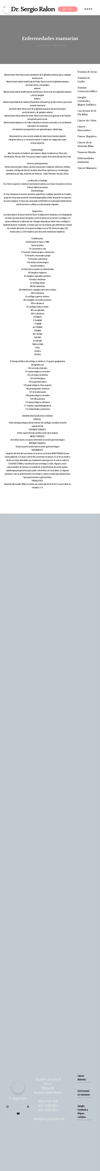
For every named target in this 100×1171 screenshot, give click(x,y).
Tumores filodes (86, 152)
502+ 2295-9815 (48, 1110)
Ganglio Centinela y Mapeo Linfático (86, 101)
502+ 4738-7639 (48, 1101)
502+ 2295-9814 (48, 1106)
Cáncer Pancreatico (84, 128)
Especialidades (59, 45)
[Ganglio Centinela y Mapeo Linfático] (69, 1114)
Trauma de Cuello (83, 80)
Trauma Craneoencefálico (87, 89)
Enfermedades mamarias (85, 160)
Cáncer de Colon (86, 120)
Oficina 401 (48, 1088)
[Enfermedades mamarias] (69, 1095)
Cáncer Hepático (87, 136)
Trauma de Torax (87, 72)
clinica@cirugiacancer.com (49, 1119)
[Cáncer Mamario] (69, 1080)
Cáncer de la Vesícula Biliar (85, 144)
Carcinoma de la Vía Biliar (86, 113)
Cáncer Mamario (87, 168)
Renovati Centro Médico (48, 1092)
